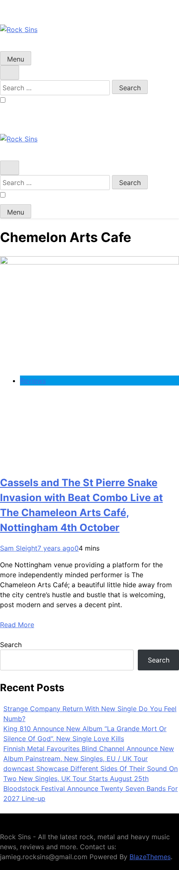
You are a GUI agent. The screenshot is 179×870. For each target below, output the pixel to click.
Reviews (33, 380)
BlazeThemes (150, 857)
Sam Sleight (18, 548)
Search (11, 644)
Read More (17, 624)
